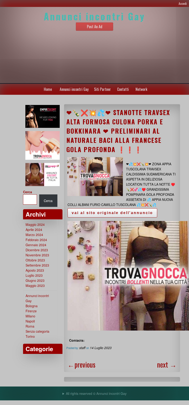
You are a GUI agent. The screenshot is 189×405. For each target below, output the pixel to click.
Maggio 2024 (35, 224)
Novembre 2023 (37, 255)
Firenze (31, 311)
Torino (30, 336)
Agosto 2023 (35, 270)
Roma (30, 326)
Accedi (183, 3)
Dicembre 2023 (37, 250)
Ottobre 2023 (35, 260)
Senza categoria (37, 331)
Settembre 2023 (37, 265)
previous (81, 364)
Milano (30, 316)
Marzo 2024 (34, 234)
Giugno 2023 (35, 280)
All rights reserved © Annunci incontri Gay (96, 393)
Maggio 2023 (35, 285)
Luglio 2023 (34, 275)
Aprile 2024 (34, 229)
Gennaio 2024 (36, 244)
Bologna (32, 306)
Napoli (30, 321)
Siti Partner (102, 89)
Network (141, 89)
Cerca (27, 192)
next (167, 364)
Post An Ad (94, 26)
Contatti (123, 89)
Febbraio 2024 (36, 239)
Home (48, 89)
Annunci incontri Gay (74, 89)
